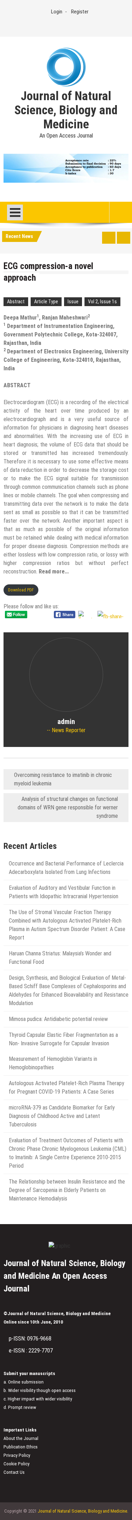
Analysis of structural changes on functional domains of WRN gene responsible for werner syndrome (68, 807)
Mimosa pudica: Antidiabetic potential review (58, 1019)
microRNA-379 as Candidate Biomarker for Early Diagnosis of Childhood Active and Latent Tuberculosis (62, 1116)
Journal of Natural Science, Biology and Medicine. (83, 1511)
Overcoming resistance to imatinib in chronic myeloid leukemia (63, 779)
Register (79, 11)
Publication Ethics (21, 1446)
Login (56, 11)
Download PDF (21, 589)
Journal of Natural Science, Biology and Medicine (66, 110)
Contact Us (14, 1472)
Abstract (16, 301)
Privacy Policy (17, 1455)
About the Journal (21, 1438)
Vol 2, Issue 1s (102, 301)
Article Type (46, 301)
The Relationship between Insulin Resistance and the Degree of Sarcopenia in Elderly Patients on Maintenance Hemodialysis (67, 1190)
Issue (73, 301)
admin (66, 721)
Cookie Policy (17, 1463)
